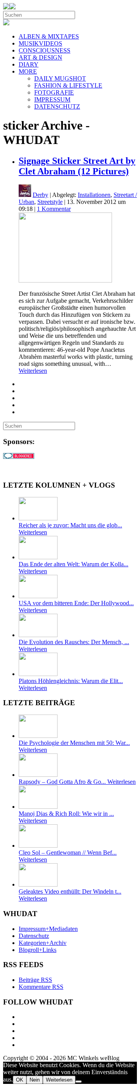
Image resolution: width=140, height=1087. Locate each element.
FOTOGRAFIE (54, 92)
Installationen (94, 194)
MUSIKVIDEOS (40, 43)
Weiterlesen (33, 370)
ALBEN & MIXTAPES (49, 36)
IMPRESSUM (52, 99)
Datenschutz (34, 935)
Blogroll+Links (37, 950)
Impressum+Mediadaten (48, 928)
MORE (28, 71)
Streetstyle (50, 201)
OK (19, 1080)
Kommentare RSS (41, 986)
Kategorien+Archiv (42, 942)
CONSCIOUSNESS (44, 50)
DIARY (28, 64)
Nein (35, 1080)
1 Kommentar (54, 208)
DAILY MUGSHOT (60, 78)
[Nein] (78, 1081)
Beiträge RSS (35, 979)
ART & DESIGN (40, 57)
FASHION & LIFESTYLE (68, 85)
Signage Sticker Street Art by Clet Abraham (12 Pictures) (77, 166)
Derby (40, 194)
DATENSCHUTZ (57, 106)
